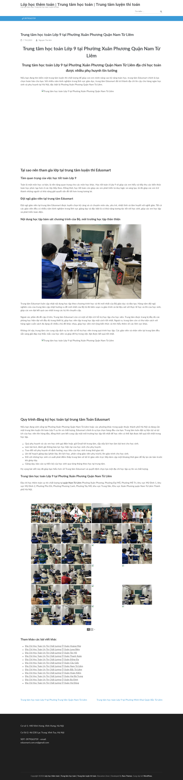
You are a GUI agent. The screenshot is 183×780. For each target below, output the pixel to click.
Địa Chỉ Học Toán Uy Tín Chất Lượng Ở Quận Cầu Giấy (52, 663)
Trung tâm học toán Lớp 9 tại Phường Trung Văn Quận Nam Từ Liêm (54, 700)
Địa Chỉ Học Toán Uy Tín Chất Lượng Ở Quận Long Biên (52, 649)
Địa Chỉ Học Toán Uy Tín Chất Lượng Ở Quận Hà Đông (52, 683)
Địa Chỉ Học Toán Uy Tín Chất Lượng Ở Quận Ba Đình (51, 680)
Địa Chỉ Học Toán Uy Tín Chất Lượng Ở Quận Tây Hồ (51, 653)
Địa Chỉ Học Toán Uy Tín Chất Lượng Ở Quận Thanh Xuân (53, 656)
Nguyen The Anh (45, 40)
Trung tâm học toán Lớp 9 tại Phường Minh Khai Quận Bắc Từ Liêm (129, 700)
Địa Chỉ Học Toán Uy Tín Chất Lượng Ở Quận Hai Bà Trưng (54, 676)
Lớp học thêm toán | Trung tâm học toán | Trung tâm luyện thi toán (80, 4)
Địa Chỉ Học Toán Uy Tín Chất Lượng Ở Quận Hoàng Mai (53, 646)
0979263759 (30, 18)
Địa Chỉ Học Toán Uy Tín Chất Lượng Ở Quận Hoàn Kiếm (53, 673)
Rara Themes (127, 776)
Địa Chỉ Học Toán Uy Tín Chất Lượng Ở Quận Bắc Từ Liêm (53, 670)
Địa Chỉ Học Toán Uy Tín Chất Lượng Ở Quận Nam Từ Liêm (54, 666)
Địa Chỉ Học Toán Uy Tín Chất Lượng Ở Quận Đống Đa (52, 660)
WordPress (148, 776)
